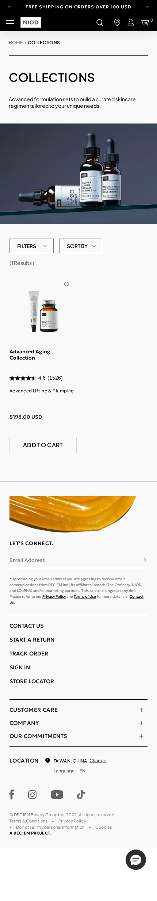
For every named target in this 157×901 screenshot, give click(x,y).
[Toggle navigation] (10, 22)
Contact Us (26, 625)
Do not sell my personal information (50, 827)
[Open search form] (99, 22)
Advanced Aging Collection (29, 354)
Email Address (27, 560)
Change (97, 760)
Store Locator (31, 681)
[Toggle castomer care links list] (141, 710)
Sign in (19, 667)
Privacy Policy (54, 596)
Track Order (28, 653)
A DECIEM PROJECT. (30, 833)
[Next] (147, 6)
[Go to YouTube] (57, 794)
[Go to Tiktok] (81, 794)
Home (16, 42)
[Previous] (9, 6)
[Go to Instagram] (32, 794)
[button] (136, 859)
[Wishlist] (66, 279)
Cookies (103, 827)
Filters (26, 246)
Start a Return (31, 639)
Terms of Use (85, 596)
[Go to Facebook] (11, 794)
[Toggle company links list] (141, 723)
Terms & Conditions (28, 820)
